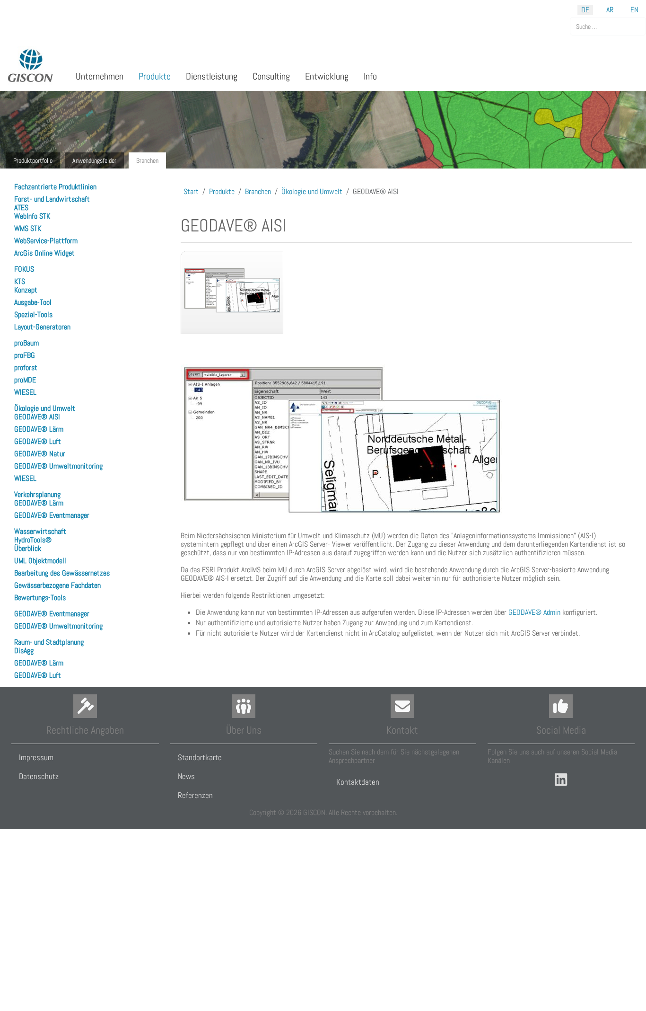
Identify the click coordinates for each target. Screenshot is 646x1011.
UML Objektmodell (40, 561)
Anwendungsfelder (94, 160)
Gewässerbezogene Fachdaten (57, 585)
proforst (25, 367)
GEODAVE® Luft (37, 441)
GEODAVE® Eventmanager (51, 515)
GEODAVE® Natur (39, 454)
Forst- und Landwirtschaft (52, 199)
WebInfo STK (32, 216)
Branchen (147, 160)
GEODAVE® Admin (534, 612)
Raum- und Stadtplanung (49, 642)
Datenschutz (39, 776)
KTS (19, 281)
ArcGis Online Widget (44, 253)
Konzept (25, 290)
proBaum (26, 343)
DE (585, 10)
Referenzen (195, 795)
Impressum (36, 757)
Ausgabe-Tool (33, 302)
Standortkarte (200, 757)
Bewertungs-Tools (40, 598)
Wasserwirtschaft (40, 531)
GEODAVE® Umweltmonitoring (58, 466)
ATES (21, 208)
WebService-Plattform (46, 241)
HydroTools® (33, 540)
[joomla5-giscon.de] (31, 65)
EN (634, 10)
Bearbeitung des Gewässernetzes (62, 573)
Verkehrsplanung (37, 494)
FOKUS (24, 269)
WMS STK (27, 228)
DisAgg (24, 651)
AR (609, 10)
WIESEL (25, 392)
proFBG (24, 355)
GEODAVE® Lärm (38, 429)
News (186, 776)
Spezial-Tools (33, 314)
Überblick (27, 548)
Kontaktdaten (357, 782)
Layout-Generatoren (42, 327)
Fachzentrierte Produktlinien (55, 187)
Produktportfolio (32, 160)
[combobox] (608, 26)
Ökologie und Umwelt (44, 408)
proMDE (25, 380)
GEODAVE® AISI (37, 417)
